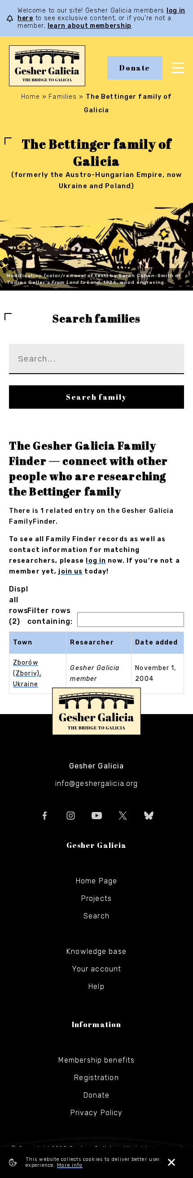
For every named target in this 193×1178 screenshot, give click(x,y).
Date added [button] (156, 642)
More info (70, 1165)
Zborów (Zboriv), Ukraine (27, 673)
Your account (96, 969)
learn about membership (90, 26)
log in (96, 561)
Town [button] (22, 642)
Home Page (96, 881)
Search (96, 916)
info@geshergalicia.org (96, 783)
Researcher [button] (92, 642)
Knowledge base (96, 951)
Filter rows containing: (50, 616)
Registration (96, 1077)
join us (70, 571)
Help (96, 986)
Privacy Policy (96, 1112)
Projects (96, 898)
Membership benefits (96, 1060)
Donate (134, 68)
